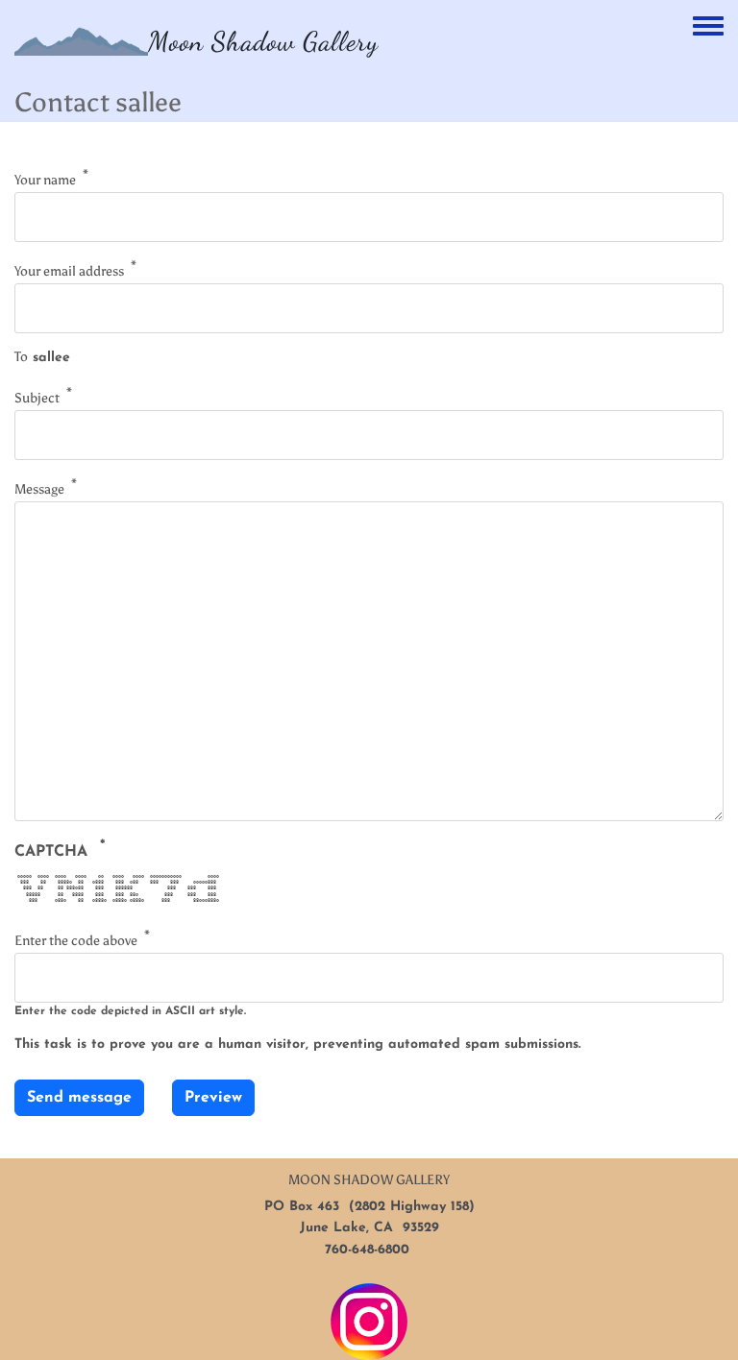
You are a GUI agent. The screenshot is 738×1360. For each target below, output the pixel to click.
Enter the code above (75, 941)
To (21, 357)
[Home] (81, 41)
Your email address (69, 271)
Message (39, 488)
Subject (37, 398)
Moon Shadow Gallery (263, 41)
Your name (45, 180)
